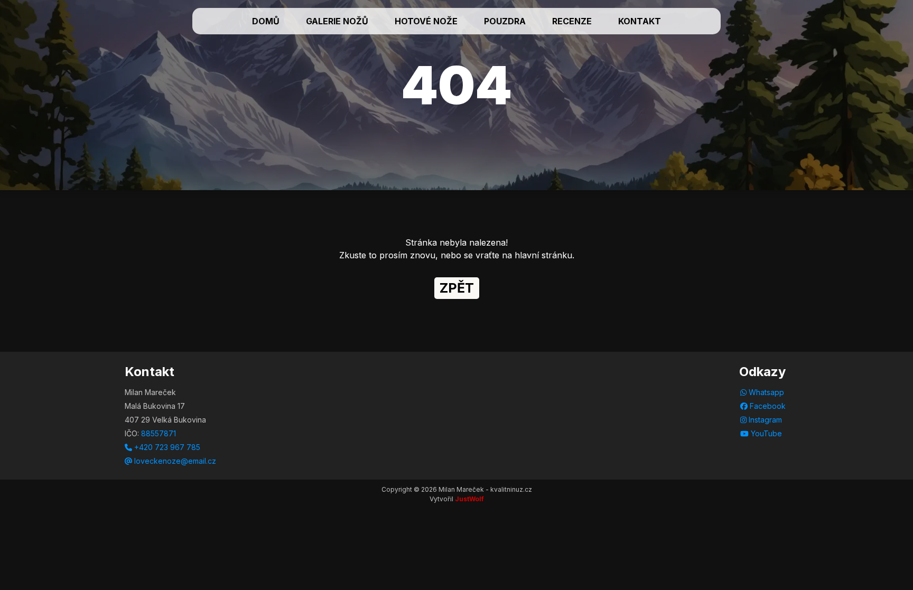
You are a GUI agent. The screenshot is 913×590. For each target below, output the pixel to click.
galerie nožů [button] (337, 21)
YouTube (765, 433)
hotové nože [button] (426, 21)
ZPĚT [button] (457, 288)
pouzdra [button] (505, 21)
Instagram (764, 419)
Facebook (767, 405)
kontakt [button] (639, 21)
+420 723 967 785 (166, 447)
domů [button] (266, 21)
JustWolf (469, 499)
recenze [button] (572, 21)
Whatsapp (765, 392)
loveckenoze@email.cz (174, 460)
